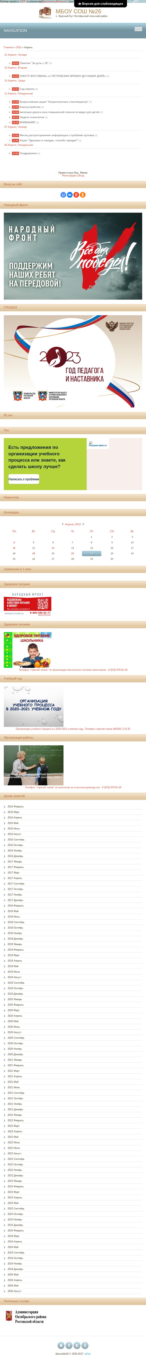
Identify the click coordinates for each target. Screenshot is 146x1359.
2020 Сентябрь (16, 1037)
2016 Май (13, 823)
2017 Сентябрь (16, 883)
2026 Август (14, 1291)
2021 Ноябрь (15, 1103)
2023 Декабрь (15, 1225)
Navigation (15, 30)
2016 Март (14, 812)
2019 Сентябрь (16, 982)
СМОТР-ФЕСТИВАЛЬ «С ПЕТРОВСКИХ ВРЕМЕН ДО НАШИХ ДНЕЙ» (63, 75)
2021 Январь (15, 1059)
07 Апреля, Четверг (15, 127)
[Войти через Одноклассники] (83, 195)
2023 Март (14, 1192)
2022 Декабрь (15, 1175)
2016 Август (14, 834)
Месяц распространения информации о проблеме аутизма (57, 135)
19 (33, 553)
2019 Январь (15, 944)
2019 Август (14, 977)
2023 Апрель (15, 1197)
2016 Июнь (14, 828)
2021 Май (13, 1081)
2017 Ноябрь (15, 894)
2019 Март (14, 955)
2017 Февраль (16, 867)
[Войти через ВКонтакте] (70, 195)
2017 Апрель (15, 878)
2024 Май (13, 1247)
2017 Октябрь (15, 889)
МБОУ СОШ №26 (78, 11)
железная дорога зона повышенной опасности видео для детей (59, 112)
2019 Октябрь (15, 988)
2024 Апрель (15, 1241)
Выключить (49, 1)
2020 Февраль (16, 1004)
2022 (18, 47)
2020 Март (14, 1010)
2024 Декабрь (15, 1269)
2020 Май (13, 1021)
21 (72, 553)
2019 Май (13, 966)
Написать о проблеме (24, 479)
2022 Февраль (16, 1120)
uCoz (87, 1353)
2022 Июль (14, 1148)
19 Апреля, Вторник (15, 67)
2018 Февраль (16, 905)
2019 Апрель (15, 960)
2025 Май (13, 1274)
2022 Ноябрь (15, 1170)
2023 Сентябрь (16, 1208)
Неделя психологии (32, 117)
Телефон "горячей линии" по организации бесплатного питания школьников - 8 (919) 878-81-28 (73, 669)
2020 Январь (15, 999)
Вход (81, 175)
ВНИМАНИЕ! (28, 122)
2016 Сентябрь (16, 839)
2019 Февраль (16, 949)
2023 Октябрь (15, 1214)
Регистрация (69, 175)
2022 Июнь (14, 1142)
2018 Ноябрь (15, 933)
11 (14, 548)
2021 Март (14, 1070)
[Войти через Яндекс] (76, 195)
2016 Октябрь (15, 845)
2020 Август (14, 1032)
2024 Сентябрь (16, 1252)
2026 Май (13, 1285)
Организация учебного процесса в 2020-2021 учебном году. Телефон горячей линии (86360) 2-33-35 (73, 728)
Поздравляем (28, 153)
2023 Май (13, 1203)
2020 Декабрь (15, 1054)
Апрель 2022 (73, 524)
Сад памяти (27, 88)
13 (53, 548)
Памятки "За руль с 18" (34, 63)
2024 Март (14, 1236)
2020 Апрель (15, 1015)
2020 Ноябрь (15, 1048)
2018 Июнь (14, 916)
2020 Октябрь (15, 1043)
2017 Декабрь (15, 900)
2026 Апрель (15, 1280)
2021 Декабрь (15, 1109)
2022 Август (14, 1153)
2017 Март (14, 872)
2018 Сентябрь (16, 922)
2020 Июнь (14, 1026)
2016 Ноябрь (15, 850)
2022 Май (13, 1137)
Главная (8, 47)
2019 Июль (14, 971)
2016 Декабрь (15, 856)
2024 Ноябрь (15, 1263)
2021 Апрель (15, 1076)
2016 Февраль (16, 806)
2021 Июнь (14, 1087)
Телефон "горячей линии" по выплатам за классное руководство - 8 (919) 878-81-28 (73, 787)
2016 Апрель (15, 817)
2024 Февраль (16, 1230)
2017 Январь (15, 861)
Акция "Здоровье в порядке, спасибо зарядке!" (49, 140)
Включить (62, 1)
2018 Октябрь (15, 927)
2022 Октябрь (15, 1164)
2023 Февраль (16, 1186)
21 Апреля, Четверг (15, 54)
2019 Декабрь (15, 993)
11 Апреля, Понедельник (18, 93)
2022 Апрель (15, 1131)
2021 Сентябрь (16, 1092)
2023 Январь (15, 1181)
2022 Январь (15, 1114)
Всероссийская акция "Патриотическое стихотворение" (54, 101)
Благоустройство (30, 106)
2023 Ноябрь (15, 1219)
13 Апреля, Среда (14, 80)
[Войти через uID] (63, 195)
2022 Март (14, 1125)
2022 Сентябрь (16, 1159)
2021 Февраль (16, 1065)
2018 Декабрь (15, 938)
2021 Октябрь (15, 1098)
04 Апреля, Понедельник (18, 145)
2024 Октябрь (15, 1258)
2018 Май (13, 911)
